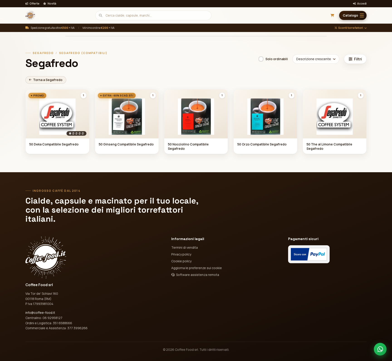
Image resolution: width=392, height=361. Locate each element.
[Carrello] (332, 15)
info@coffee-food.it (40, 312)
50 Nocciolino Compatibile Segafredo (188, 146)
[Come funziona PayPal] (309, 254)
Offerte (34, 3)
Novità (51, 3)
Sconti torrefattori (350, 28)
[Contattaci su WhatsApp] (380, 349)
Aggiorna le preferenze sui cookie (196, 268)
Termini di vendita (184, 247)
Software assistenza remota (197, 275)
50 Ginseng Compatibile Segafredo (126, 144)
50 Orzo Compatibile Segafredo (262, 144)
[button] (353, 15)
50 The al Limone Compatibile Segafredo (329, 146)
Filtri (358, 58)
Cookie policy (181, 261)
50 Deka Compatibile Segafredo (53, 144)
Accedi (362, 3)
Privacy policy (181, 254)
